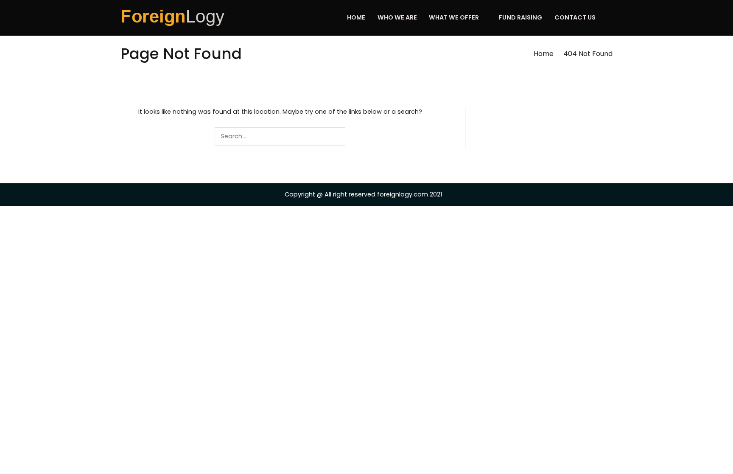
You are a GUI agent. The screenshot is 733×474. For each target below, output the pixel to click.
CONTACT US (575, 17)
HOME (356, 17)
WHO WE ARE (397, 17)
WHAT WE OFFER (454, 17)
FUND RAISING (520, 17)
